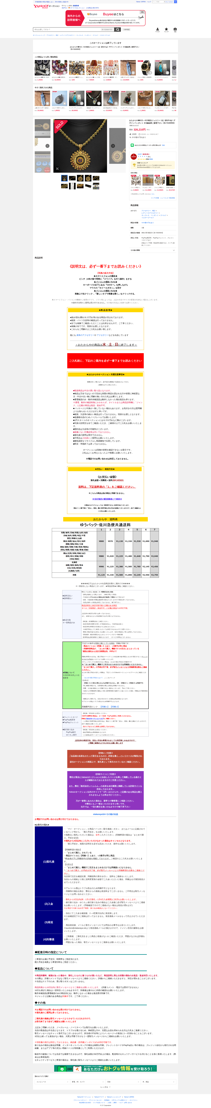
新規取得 (76, 5)
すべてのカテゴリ (107, 29)
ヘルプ (149, 2)
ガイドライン (133, 1100)
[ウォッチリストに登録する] (47, 73)
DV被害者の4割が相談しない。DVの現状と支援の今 (51, 2)
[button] (152, 250)
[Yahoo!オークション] (47, 5)
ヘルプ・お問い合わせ (125, 1102)
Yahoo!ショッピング (114, 1097)
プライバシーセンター (95, 1100)
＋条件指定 (126, 29)
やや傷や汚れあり (148, 223)
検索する (117, 29)
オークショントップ (39, 35)
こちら (152, 194)
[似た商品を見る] (57, 169)
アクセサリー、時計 (52, 35)
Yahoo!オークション (84, 1097)
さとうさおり (169, 2)
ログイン (64, 8)
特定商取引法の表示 (85, 1102)
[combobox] (67, 30)
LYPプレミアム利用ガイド (119, 1100)
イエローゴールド (105, 35)
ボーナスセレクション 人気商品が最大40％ (84, 8)
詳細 (163, 145)
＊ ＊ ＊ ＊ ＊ (142, 156)
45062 (151, 159)
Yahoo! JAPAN (141, 2)
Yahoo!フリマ (99, 1097)
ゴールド (95, 35)
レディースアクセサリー (67, 35)
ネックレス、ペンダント (83, 35)
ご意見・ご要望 (111, 1102)
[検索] (175, 1)
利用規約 (107, 1100)
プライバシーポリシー (80, 1100)
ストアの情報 (155, 198)
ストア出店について (99, 1102)
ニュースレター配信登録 (167, 198)
